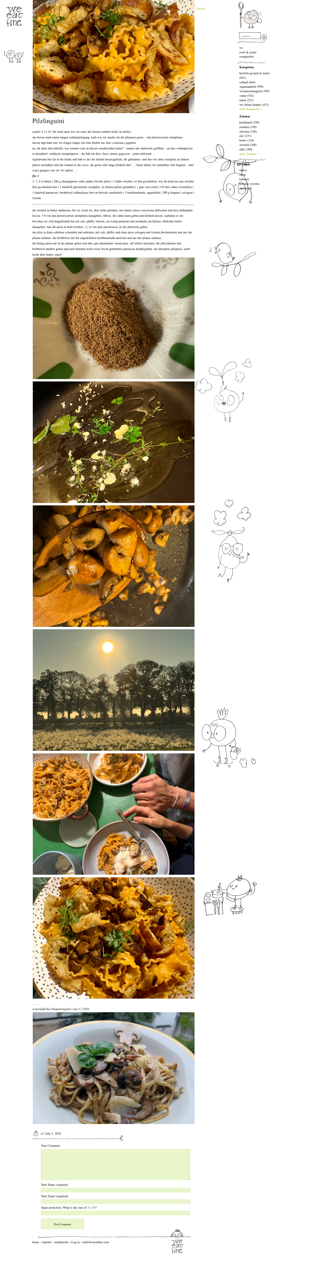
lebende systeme (249, 184)
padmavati (245, 188)
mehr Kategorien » (250, 109)
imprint (46, 1242)
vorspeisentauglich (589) (254, 91)
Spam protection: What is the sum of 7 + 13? (69, 1207)
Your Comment (50, 1145)
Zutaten (244, 116)
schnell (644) (247, 82)
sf (41, 1133)
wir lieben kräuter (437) (254, 105)
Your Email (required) (54, 1196)
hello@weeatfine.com (96, 1242)
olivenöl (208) (248, 145)
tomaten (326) (248, 127)
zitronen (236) (248, 131)
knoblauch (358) (249, 122)
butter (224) (246, 140)
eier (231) (245, 136)
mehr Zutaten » (248, 154)
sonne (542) (246, 95)
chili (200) (245, 149)
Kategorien (246, 67)
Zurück (200, 8)
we (241, 48)
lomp (242, 174)
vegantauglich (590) (251, 86)
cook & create (247, 52)
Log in (75, 1242)
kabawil (244, 179)
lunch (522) (246, 100)
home (35, 1242)
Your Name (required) (54, 1185)
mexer (243, 170)
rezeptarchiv (246, 56)
